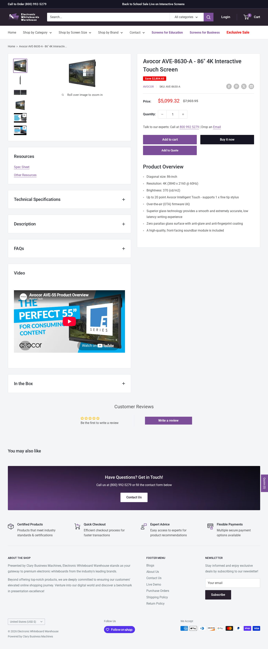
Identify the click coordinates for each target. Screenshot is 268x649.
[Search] (208, 17)
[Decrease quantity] (162, 114)
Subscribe (218, 595)
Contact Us (153, 578)
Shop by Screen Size (73, 32)
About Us (152, 572)
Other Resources (25, 175)
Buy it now (227, 139)
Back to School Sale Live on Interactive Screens (153, 4)
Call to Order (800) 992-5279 (27, 4)
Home (12, 32)
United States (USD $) (23, 621)
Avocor (148, 86)
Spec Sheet (21, 167)
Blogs (150, 565)
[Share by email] (251, 86)
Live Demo (153, 584)
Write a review (168, 420)
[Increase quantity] (183, 114)
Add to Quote (169, 150)
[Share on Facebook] (229, 86)
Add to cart (170, 139)
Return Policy (155, 603)
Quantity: (149, 114)
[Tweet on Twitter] (244, 86)
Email (217, 127)
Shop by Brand (108, 32)
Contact (135, 32)
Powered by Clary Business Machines (30, 636)
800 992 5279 (189, 127)
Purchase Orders (157, 591)
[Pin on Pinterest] (236, 86)
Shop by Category (35, 32)
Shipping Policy (157, 597)
